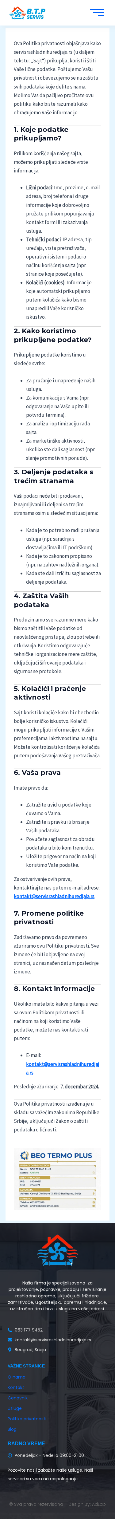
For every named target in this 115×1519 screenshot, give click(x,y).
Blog (12, 1429)
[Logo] (27, 13)
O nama (16, 1377)
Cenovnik (18, 1398)
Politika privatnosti (27, 1419)
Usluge (15, 1408)
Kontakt (16, 1387)
